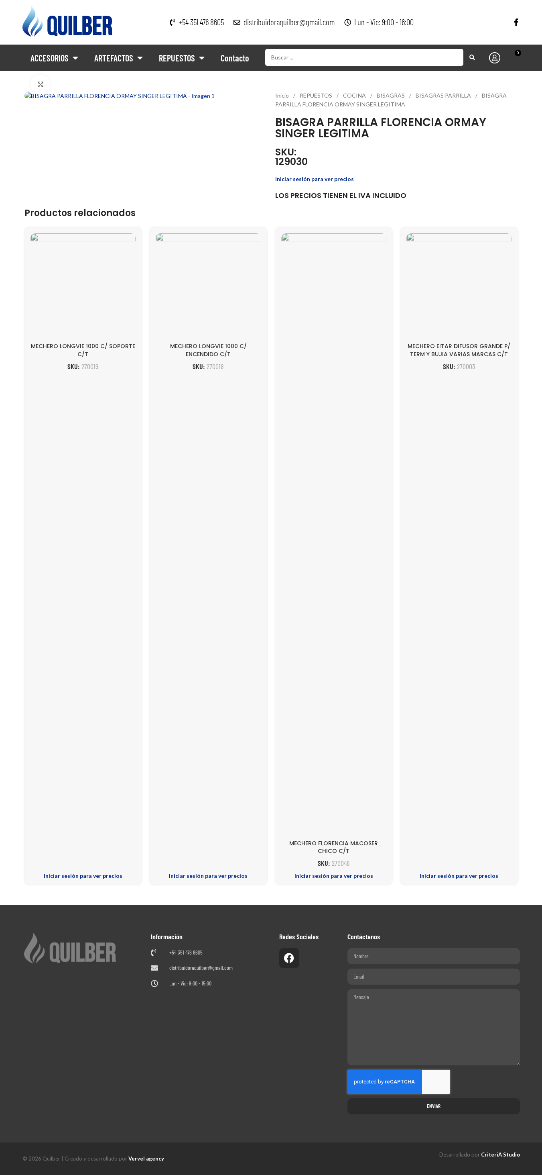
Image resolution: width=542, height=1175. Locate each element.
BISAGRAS (391, 95)
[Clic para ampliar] (40, 84)
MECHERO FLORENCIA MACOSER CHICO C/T (333, 847)
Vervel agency (146, 1158)
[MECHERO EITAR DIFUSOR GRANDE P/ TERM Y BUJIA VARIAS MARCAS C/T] (459, 286)
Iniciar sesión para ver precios (314, 178)
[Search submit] (472, 57)
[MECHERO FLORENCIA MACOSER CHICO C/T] (334, 534)
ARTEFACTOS (113, 58)
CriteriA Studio (500, 1154)
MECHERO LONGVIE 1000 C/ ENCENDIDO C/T (208, 350)
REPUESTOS (177, 58)
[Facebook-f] (516, 22)
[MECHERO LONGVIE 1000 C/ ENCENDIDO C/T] (208, 286)
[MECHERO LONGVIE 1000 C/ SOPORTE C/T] (83, 286)
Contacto (235, 58)
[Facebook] (289, 958)
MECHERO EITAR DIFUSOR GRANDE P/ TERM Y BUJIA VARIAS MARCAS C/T (459, 350)
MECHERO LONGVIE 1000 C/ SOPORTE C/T (83, 350)
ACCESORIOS (49, 58)
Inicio (282, 95)
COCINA (355, 95)
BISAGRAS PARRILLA (444, 95)
